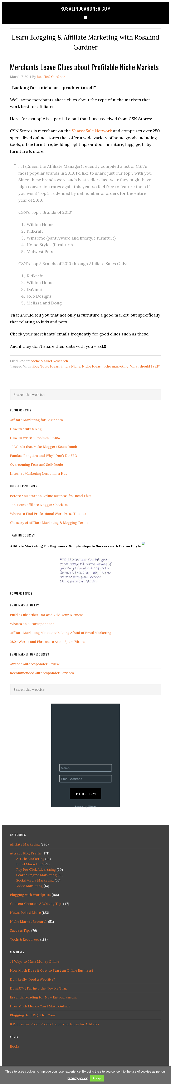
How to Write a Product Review (35, 438)
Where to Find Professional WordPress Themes (48, 514)
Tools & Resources (24, 939)
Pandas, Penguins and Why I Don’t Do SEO (43, 455)
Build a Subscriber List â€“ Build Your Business (46, 615)
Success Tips (20, 930)
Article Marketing (30, 859)
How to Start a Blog (26, 429)
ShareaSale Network (92, 130)
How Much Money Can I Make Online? (40, 1006)
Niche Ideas (91, 366)
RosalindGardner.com (85, 8)
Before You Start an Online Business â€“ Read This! (50, 496)
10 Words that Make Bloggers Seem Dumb (43, 447)
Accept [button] (97, 1078)
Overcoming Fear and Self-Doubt (36, 464)
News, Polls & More (25, 912)
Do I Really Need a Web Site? (32, 979)
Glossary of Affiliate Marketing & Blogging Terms (49, 522)
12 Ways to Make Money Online (34, 961)
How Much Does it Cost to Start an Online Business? (51, 970)
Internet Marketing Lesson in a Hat (38, 473)
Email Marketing (29, 864)
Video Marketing (29, 886)
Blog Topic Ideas (45, 366)
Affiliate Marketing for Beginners (36, 420)
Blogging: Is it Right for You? (32, 1015)
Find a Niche (70, 366)
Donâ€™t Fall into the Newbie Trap (38, 988)
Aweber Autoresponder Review (34, 664)
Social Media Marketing (35, 880)
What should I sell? (145, 366)
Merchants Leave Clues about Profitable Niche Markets (84, 66)
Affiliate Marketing (25, 844)
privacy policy (77, 1078)
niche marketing (115, 366)
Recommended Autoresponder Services (42, 673)
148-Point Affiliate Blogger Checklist (39, 505)
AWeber (92, 806)
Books (15, 1046)
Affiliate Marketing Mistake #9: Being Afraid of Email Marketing (60, 633)
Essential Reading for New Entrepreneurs (43, 997)
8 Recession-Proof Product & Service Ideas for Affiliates (54, 1024)
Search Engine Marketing (36, 875)
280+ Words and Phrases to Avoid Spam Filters (47, 641)
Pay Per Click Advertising (36, 869)
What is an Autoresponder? (32, 624)
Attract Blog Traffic (26, 853)
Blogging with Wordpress (30, 895)
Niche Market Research (49, 361)
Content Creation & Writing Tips (36, 903)
